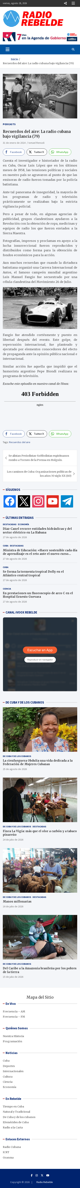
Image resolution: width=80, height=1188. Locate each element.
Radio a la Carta (13, 1127)
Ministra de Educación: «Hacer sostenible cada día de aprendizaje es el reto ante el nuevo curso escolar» (40, 554)
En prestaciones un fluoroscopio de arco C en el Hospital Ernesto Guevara (38, 595)
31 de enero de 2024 (14, 142)
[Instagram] (38, 501)
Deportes (9, 1066)
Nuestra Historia (13, 1036)
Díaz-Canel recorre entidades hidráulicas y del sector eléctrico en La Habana (37, 530)
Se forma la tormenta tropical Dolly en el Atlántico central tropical (33, 573)
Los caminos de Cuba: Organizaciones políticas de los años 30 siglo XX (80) (39, 473)
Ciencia (7, 588)
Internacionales (13, 1071)
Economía (23, 524)
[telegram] (67, 501)
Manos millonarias (17, 901)
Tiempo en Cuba (13, 1106)
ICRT (6, 1152)
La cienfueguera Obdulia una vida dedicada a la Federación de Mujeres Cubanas (38, 762)
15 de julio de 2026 (13, 976)
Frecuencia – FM (14, 1016)
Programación (12, 1041)
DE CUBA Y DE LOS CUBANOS (25, 702)
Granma (8, 1157)
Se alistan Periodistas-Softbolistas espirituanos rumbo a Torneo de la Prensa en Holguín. (39, 457)
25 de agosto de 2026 (15, 769)
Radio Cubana (12, 1147)
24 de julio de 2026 (13, 839)
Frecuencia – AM (14, 1011)
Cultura (7, 1076)
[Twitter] (24, 501)
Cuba (5, 545)
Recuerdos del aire (19, 442)
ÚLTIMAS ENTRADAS (20, 518)
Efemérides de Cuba (16, 1122)
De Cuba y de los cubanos (17, 756)
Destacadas (9, 524)
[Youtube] (48, 1175)
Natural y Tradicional (16, 1111)
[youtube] (53, 501)
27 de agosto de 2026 (15, 537)
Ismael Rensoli (36, 142)
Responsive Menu (65, 3)
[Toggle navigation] (7, 49)
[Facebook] (10, 501)
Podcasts (9, 124)
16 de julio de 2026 (13, 906)
